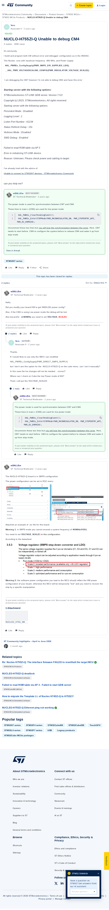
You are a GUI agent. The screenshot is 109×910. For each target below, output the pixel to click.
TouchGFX (95, 725)
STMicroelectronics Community (17, 14)
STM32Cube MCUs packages (19, 735)
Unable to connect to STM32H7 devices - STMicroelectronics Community (39, 173)
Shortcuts (17, 845)
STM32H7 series (14, 261)
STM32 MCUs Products (13, 17)
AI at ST (58, 815)
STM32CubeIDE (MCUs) (13, 689)
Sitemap (17, 852)
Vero (13, 25)
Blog (15, 823)
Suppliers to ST (20, 815)
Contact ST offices (63, 779)
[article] (54, 313)
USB (50, 730)
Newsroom (59, 801)
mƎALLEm (18, 193)
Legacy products (66, 730)
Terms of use (56, 896)
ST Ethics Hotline (62, 856)
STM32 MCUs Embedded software (17, 678)
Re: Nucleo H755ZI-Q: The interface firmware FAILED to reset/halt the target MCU (48, 662)
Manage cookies (63, 899)
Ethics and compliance (65, 848)
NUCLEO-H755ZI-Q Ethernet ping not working (28, 707)
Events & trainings (63, 808)
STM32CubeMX (55, 725)
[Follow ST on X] (56, 884)
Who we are (18, 779)
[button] (3, 6)
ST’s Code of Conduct (65, 863)
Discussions (40, 14)
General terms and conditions (27, 830)
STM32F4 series (34, 725)
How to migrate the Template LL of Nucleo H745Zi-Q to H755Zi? (38, 696)
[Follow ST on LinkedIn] (62, 883)
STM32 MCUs (73, 14)
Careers (16, 808)
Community (59, 794)
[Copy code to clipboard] (98, 215)
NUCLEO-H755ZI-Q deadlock (18, 673)
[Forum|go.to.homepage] (20, 5)
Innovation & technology (24, 801)
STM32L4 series (12, 730)
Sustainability (19, 794)
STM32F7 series (34, 730)
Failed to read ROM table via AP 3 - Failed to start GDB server (36, 685)
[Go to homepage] (21, 763)
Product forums (56, 14)
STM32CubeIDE (76, 725)
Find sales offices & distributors (69, 786)
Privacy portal (45, 899)
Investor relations (21, 786)
